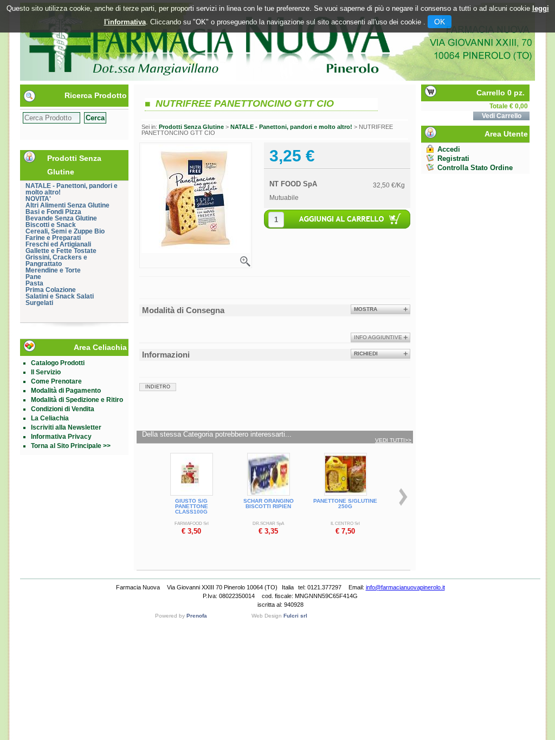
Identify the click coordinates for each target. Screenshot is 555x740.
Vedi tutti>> (393, 440)
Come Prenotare (56, 381)
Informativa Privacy (61, 436)
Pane (33, 277)
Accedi (448, 149)
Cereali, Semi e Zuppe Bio (65, 231)
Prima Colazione (50, 290)
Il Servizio (46, 372)
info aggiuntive (378, 337)
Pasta (34, 283)
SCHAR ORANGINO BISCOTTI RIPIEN (268, 503)
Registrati (453, 158)
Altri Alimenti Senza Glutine (67, 205)
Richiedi (366, 353)
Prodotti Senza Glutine (191, 127)
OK (439, 21)
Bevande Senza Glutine (61, 218)
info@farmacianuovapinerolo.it (405, 587)
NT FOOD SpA (293, 184)
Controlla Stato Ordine (475, 168)
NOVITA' (38, 199)
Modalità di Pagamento (66, 390)
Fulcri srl (295, 616)
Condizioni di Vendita (62, 409)
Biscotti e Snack (50, 225)
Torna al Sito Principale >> (71, 446)
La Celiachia (50, 418)
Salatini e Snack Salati (59, 296)
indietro (157, 387)
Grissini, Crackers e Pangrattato (56, 261)
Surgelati (39, 303)
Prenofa (196, 616)
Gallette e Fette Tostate (60, 251)
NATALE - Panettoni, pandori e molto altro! (71, 189)
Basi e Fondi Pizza (53, 212)
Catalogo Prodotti (58, 363)
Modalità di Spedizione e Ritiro (77, 400)
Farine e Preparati (53, 238)
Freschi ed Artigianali (58, 244)
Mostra (365, 309)
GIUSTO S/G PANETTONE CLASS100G (191, 506)
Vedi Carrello (501, 116)
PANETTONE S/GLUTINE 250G (345, 503)
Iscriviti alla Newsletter (66, 427)
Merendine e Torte (53, 270)
